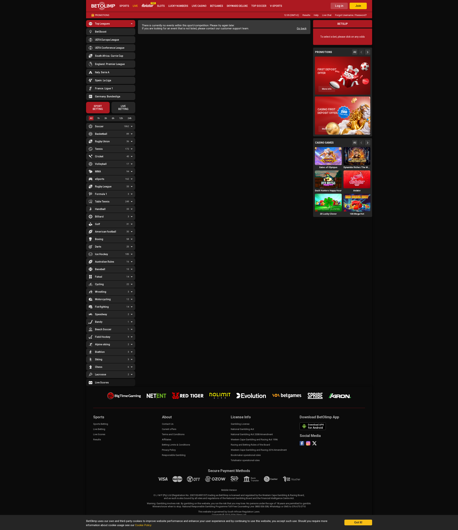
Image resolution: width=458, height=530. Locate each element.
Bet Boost (100, 31)
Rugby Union (102, 141)
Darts (98, 246)
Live (135, 5)
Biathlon (100, 351)
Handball (100, 209)
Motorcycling (103, 299)
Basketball (101, 133)
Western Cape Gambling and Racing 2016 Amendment (259, 450)
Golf (97, 224)
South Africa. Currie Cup (109, 55)
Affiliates (166, 439)
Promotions (102, 15)
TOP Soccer (258, 5)
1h (98, 118)
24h (129, 118)
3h (105, 118)
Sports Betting (100, 424)
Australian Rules (104, 261)
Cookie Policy (143, 525)
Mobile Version (229, 490)
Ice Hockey (101, 254)
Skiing (98, 359)
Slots (161, 5)
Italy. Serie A (102, 72)
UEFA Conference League (109, 47)
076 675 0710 (299, 506)
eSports (99, 179)
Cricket (99, 156)
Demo (328, 163)
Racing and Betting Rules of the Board (250, 444)
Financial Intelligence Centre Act (277, 498)
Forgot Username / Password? (351, 15)
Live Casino (199, 5)
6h (113, 118)
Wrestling (100, 291)
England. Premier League (110, 64)
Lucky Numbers (178, 5)
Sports (124, 5)
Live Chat (327, 15)
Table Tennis (102, 201)
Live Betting (99, 429)
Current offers (169, 429)
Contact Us (167, 424)
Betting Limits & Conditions (176, 444)
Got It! (358, 522)
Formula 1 (101, 194)
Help (316, 15)
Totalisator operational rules (245, 460)
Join (358, 6)
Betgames (216, 5)
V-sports (276, 5)
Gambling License (240, 424)
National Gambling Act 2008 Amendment (252, 434)
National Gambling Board (239, 498)
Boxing (99, 239)
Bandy (98, 321)
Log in (339, 6)
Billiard (99, 216)
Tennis (99, 148)
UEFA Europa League (107, 39)
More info (327, 89)
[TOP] (147, 6)
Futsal (98, 276)
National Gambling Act (242, 429)
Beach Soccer (103, 329)
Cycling (99, 284)
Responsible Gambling (174, 455)
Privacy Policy (169, 450)
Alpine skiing (102, 344)
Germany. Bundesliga (107, 96)
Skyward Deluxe (237, 5)
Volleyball (101, 164)
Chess (98, 367)
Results (306, 15)
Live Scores (102, 382)
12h (121, 118)
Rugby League (103, 186)
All (91, 118)
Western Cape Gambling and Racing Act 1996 (254, 439)
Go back (301, 28)
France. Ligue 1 (104, 88)
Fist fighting (102, 306)
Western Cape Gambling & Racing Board (283, 495)
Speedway (101, 314)
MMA (98, 171)
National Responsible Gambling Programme (205, 506)
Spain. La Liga (103, 80)
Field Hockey (102, 336)
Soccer (99, 126)
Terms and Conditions (173, 434)
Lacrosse (100, 374)
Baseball (100, 269)
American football (105, 231)
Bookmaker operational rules (246, 455)
